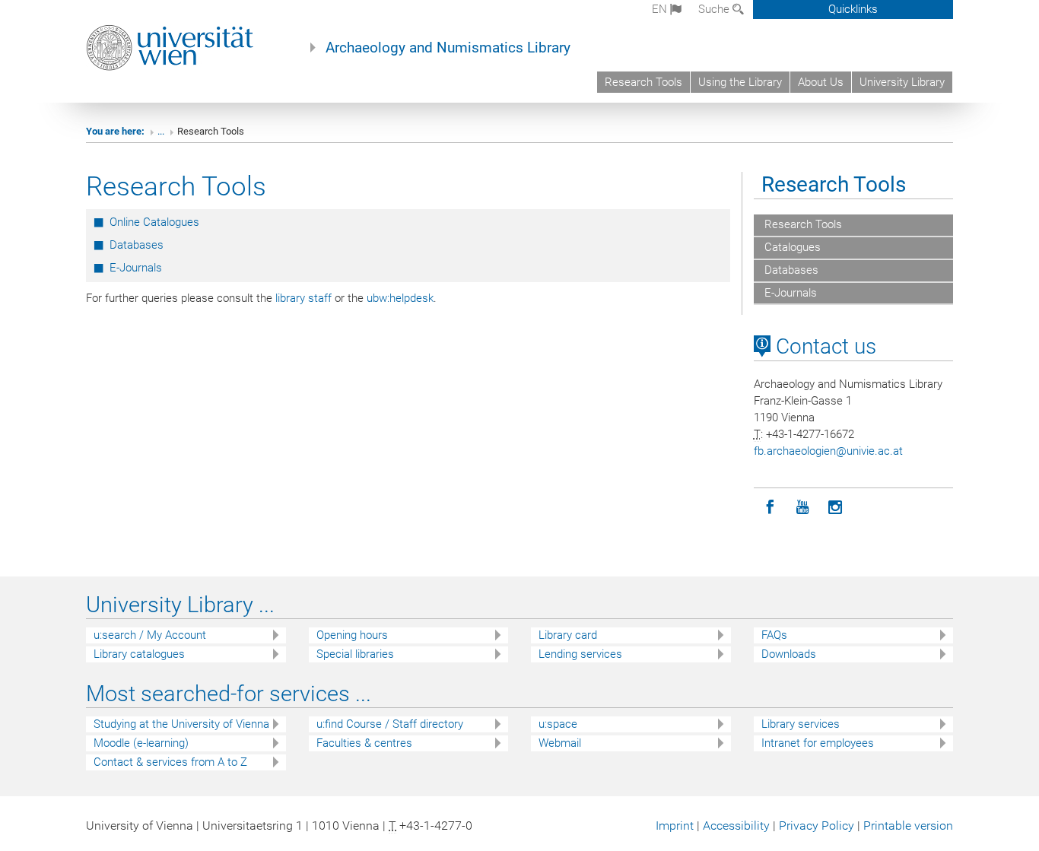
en (661, 9)
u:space (558, 724)
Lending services (580, 654)
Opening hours (352, 635)
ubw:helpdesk (400, 298)
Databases (137, 245)
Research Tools (643, 82)
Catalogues (791, 247)
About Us (821, 82)
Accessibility (736, 825)
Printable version (908, 825)
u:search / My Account (150, 635)
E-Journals (136, 268)
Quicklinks (853, 9)
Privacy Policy (816, 825)
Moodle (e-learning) (141, 743)
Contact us (823, 346)
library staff (303, 298)
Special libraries (355, 654)
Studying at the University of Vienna (181, 724)
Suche (715, 9)
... (160, 131)
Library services (800, 724)
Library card (568, 635)
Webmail (560, 743)
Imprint (675, 825)
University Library (902, 82)
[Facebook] (770, 507)
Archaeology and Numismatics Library (448, 48)
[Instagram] (835, 507)
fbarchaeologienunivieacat (828, 451)
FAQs (774, 635)
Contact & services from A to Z (170, 762)
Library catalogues (139, 654)
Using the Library (740, 82)
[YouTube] (802, 507)
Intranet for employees (817, 743)
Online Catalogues (154, 222)
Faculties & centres (364, 743)
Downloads (788, 654)
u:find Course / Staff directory (389, 724)
